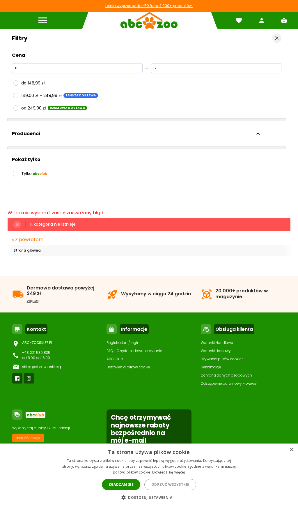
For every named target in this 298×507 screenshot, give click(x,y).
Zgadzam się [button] (121, 484)
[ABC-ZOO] (148, 20)
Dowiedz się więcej (168, 472)
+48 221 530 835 (36, 352)
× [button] (291, 450)
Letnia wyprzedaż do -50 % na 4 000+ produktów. (149, 5)
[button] (149, 497)
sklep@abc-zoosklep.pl (42, 366)
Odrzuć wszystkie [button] (170, 484)
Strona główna (27, 250)
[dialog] (149, 475)
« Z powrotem (27, 239)
